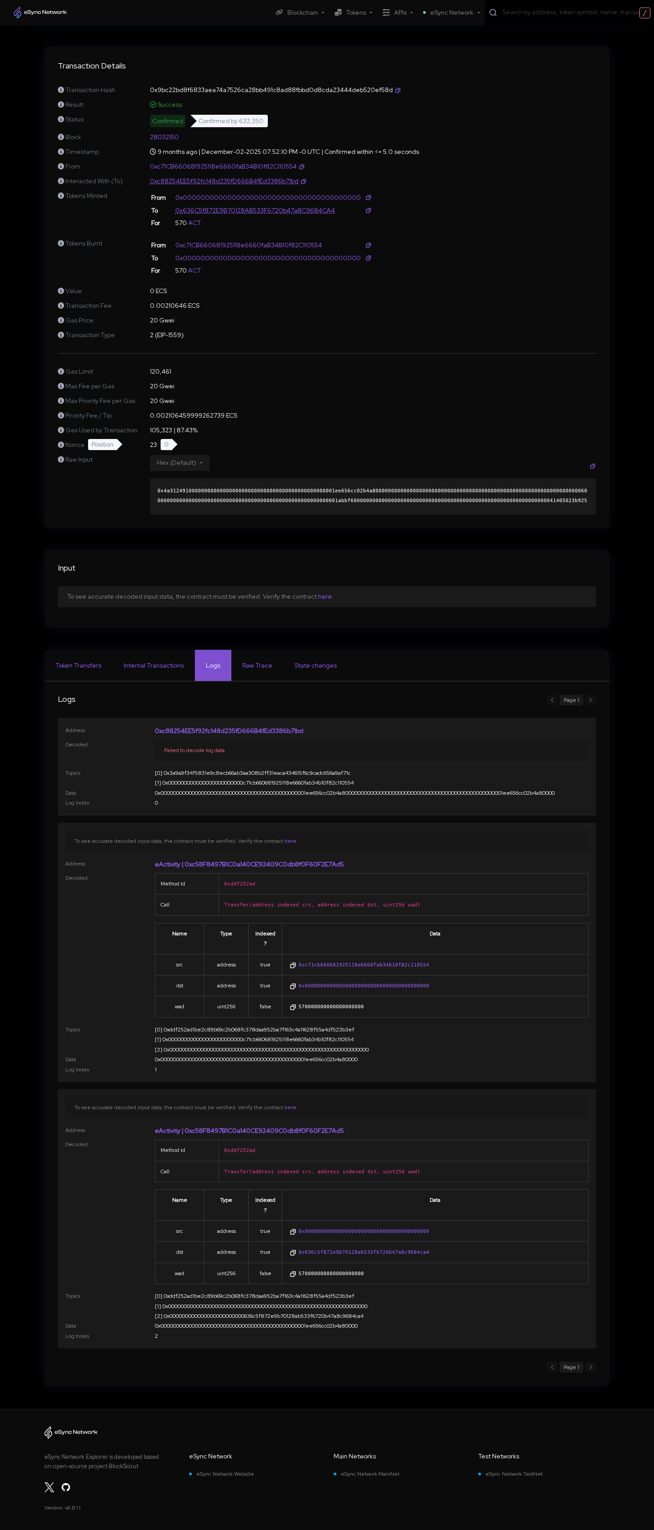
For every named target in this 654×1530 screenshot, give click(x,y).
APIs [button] (400, 12)
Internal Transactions (154, 665)
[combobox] (576, 12)
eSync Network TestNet (514, 1474)
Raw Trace (257, 665)
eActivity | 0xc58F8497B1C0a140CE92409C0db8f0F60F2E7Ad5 (249, 864)
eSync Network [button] (451, 12)
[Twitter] (49, 1487)
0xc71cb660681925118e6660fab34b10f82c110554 (364, 964)
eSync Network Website (225, 1474)
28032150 (164, 137)
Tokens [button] (356, 12)
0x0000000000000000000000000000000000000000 (364, 985)
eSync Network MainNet (370, 1474)
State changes (316, 665)
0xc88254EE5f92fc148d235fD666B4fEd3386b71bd (229, 731)
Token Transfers (78, 665)
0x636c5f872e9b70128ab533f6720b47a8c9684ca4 (364, 1252)
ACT (194, 223)
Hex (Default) (176, 463)
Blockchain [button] (302, 12)
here (325, 596)
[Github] (66, 1487)
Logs (213, 665)
